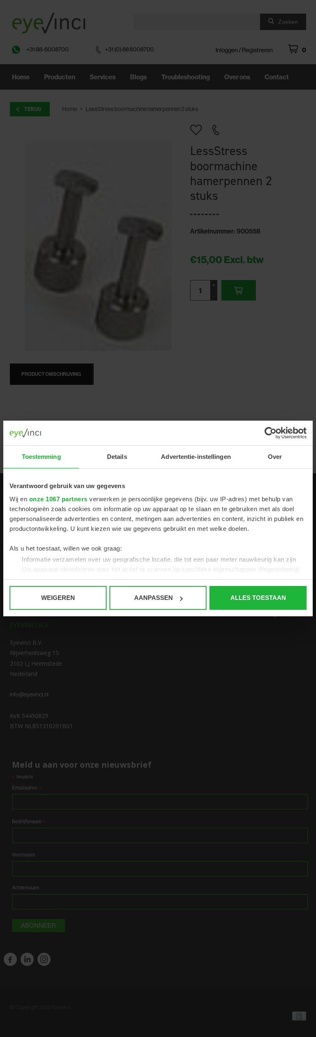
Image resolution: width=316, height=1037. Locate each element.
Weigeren (58, 597)
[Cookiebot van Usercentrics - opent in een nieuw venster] (271, 433)
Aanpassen (153, 597)
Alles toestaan (258, 597)
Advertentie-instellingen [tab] (195, 456)
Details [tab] (117, 456)
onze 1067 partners (58, 498)
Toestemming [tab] (41, 456)
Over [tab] (275, 456)
